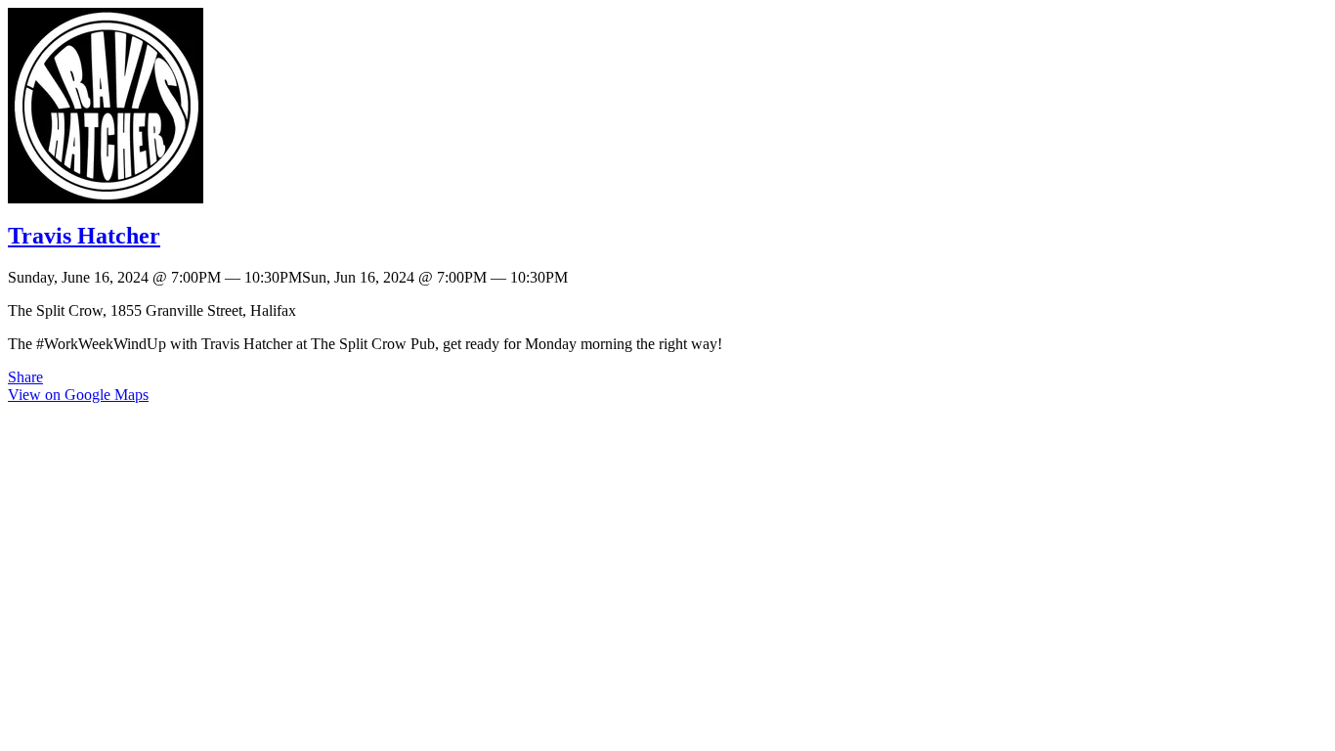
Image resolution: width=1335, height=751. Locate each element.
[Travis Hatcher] (105, 198)
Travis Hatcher (84, 235)
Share (25, 377)
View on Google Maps (78, 394)
